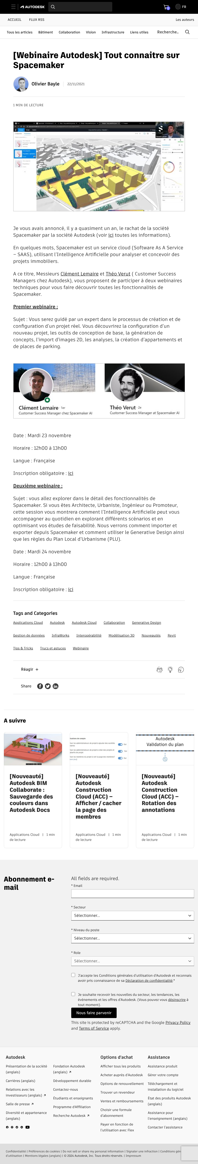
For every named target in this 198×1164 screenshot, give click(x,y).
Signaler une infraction (141, 1151)
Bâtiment (45, 32)
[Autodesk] (33, 7)
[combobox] (80, 7)
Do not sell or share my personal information (93, 1151)
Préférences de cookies (44, 1151)
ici (111, 235)
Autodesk (57, 622)
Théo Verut (118, 273)
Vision (91, 32)
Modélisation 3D (121, 635)
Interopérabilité (88, 635)
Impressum (133, 1156)
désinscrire (177, 999)
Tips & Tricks (23, 648)
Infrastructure (113, 32)
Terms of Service (94, 1028)
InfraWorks (60, 635)
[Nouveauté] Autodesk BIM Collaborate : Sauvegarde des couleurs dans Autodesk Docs (31, 793)
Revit (172, 635)
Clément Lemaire (80, 273)
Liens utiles (139, 32)
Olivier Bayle (46, 84)
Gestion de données (29, 635)
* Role (76, 952)
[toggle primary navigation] (16, 7)
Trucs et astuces (53, 648)
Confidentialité (16, 1151)
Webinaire (81, 648)
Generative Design (146, 622)
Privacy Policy (178, 1022)
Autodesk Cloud (84, 622)
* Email (76, 885)
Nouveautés (151, 635)
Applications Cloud (28, 622)
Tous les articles (19, 32)
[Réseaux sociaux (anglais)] (18, 1129)
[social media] (18, 1127)
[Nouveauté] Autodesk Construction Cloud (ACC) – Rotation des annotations (160, 793)
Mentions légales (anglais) (43, 1156)
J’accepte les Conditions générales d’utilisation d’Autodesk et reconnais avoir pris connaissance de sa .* (135, 981)
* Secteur (78, 907)
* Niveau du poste (85, 930)
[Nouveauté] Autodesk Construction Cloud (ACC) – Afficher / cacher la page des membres (98, 796)
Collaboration (69, 32)
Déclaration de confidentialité (149, 980)
